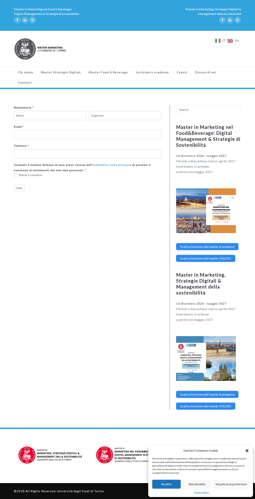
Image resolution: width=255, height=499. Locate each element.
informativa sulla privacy (111, 164)
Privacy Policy (201, 492)
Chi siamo (25, 72)
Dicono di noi (205, 72)
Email (19, 126)
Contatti (25, 82)
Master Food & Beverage (108, 72)
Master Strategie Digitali (61, 72)
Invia (19, 188)
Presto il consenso (30, 175)
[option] (233, 41)
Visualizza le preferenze (231, 484)
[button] (247, 451)
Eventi (182, 72)
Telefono (21, 145)
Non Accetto (197, 484)
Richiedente (23, 107)
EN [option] (237, 40)
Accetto (166, 484)
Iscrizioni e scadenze (152, 72)
